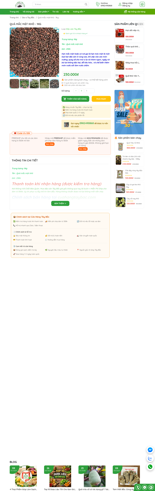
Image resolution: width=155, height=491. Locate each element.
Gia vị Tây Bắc (28, 17)
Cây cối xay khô (133, 198)
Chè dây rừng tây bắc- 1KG (134, 171)
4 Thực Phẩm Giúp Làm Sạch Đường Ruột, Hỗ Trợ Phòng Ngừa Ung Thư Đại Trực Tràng (25, 489)
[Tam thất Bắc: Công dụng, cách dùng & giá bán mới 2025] (129, 476)
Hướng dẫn (78, 11)
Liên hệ (66, 11)
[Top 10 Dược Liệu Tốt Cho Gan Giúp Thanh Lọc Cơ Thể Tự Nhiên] (60, 476)
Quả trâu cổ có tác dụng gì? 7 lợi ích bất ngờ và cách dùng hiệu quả (94, 489)
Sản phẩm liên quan (128, 24)
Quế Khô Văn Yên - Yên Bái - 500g (132, 76)
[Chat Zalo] (151, 487)
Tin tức (55, 11)
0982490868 (87, 123)
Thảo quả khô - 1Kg (132, 46)
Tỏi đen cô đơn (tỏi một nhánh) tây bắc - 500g (131, 157)
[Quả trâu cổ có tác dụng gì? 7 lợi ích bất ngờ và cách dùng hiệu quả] (94, 476)
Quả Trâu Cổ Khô (133, 143)
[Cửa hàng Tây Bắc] (20, 4)
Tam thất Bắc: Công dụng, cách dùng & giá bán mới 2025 (127, 489)
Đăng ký (126, 5)
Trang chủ (14, 11)
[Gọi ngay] (138, 487)
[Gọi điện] (150, 466)
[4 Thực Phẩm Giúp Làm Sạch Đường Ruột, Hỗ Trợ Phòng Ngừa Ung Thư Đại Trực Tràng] (26, 476)
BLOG (13, 462)
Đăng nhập (127, 3)
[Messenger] (150, 449)
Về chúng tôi (28, 11)
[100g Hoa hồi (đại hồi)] (120, 65)
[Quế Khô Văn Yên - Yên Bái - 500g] (120, 78)
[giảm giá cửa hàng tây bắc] (129, 112)
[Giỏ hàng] (142, 4)
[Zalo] (150, 458)
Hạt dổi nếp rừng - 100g (132, 30)
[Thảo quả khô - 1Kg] (120, 49)
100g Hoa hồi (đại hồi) (132, 63)
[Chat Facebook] (144, 487)
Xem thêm (59, 203)
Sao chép (50, 144)
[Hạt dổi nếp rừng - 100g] (120, 33)
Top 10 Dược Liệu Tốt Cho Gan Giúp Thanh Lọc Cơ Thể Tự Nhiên (60, 489)
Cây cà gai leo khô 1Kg (133, 185)
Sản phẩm (43, 11)
